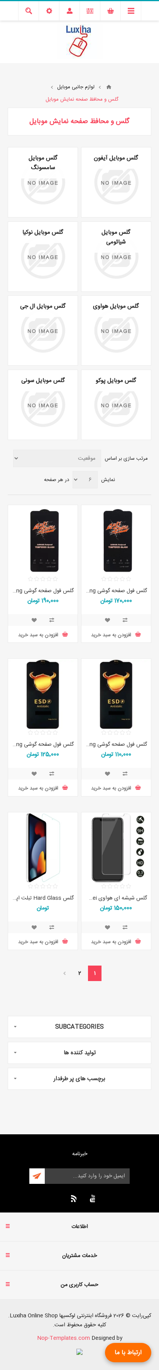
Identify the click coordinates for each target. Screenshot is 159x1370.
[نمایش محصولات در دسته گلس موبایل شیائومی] (116, 256)
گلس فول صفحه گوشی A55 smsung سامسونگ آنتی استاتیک (43, 591)
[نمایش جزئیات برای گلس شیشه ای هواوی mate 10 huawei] (116, 848)
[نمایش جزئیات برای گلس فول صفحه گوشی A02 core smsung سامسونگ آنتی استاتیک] (43, 694)
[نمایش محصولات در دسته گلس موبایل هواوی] (116, 330)
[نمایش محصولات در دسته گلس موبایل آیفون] (116, 182)
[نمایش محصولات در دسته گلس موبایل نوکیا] (43, 256)
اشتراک (37, 1176)
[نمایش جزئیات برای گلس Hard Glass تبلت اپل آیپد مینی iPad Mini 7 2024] (43, 848)
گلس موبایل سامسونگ (43, 163)
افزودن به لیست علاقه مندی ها (107, 620)
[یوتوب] (91, 1198)
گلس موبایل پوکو (116, 380)
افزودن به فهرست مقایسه (125, 620)
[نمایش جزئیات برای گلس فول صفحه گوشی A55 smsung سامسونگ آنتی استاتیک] (43, 540)
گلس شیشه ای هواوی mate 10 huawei (116, 898)
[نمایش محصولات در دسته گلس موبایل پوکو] (116, 405)
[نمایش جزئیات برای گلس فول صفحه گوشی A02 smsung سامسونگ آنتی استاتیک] (116, 694)
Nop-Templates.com (63, 1338)
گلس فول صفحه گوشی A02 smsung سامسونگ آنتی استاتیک (116, 744)
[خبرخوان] (72, 1198)
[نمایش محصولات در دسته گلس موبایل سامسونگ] (43, 182)
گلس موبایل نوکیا (42, 232)
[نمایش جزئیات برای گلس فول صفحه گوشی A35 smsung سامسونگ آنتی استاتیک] (116, 540)
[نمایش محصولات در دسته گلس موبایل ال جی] (43, 330)
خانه (109, 87)
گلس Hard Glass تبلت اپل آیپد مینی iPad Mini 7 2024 (43, 898)
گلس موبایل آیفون (116, 158)
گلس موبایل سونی (43, 380)
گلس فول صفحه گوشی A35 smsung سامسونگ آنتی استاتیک (116, 591)
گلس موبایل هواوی (116, 306)
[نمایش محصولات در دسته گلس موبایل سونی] (43, 405)
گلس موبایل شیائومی (115, 237)
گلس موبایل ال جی (43, 306)
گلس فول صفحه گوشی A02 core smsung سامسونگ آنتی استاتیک (43, 744)
